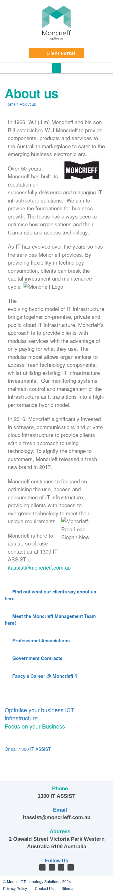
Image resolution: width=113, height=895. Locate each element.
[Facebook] (42, 867)
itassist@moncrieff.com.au (39, 567)
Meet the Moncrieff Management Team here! (50, 619)
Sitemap (69, 889)
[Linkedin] (61, 867)
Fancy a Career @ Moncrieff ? (44, 675)
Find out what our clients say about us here (50, 595)
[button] (56, 68)
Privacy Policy (15, 889)
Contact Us (44, 889)
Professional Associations (40, 640)
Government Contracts (36, 658)
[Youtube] (70, 867)
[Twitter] (52, 867)
